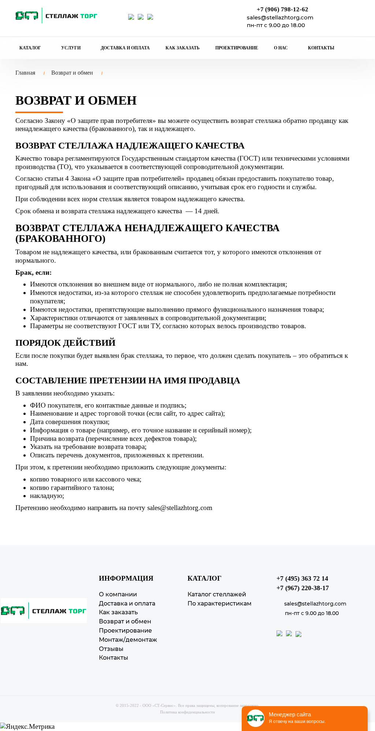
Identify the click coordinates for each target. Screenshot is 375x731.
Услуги (71, 47)
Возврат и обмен (72, 73)
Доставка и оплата (125, 47)
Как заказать (183, 47)
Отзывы (111, 648)
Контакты (321, 47)
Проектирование (236, 47)
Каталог (30, 47)
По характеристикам (220, 603)
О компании (118, 594)
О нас (281, 47)
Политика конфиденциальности (187, 712)
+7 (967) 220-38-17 (302, 588)
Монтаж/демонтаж (128, 639)
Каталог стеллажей (217, 594)
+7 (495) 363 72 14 (302, 578)
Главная (25, 73)
